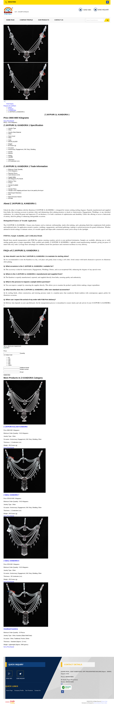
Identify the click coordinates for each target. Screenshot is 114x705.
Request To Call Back (10, 106)
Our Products (43, 20)
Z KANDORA (12, 110)
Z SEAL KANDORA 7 (11, 495)
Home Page (10, 20)
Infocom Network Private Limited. (100, 702)
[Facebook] (107, 3)
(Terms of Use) (104, 701)
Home (10, 107)
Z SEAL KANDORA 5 (11, 561)
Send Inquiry (10, 104)
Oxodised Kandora (11, 629)
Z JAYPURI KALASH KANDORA (16, 427)
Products (10, 109)
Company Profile (26, 20)
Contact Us (58, 20)
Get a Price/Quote (9, 121)
